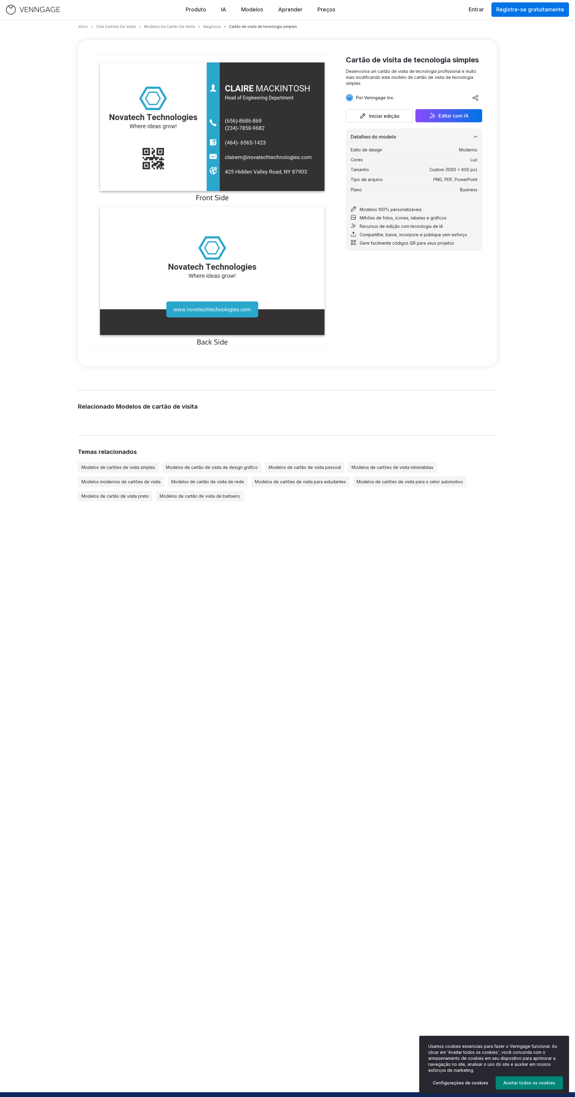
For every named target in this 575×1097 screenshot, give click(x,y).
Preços (326, 9)
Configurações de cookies (460, 1082)
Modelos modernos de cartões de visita (121, 481)
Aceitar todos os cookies (529, 1082)
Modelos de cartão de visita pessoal (305, 467)
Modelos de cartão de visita (169, 26)
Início (83, 26)
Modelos (252, 9)
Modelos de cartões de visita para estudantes (300, 481)
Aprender (290, 9)
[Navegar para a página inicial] (33, 10)
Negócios (212, 26)
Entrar (476, 9)
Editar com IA (453, 116)
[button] (379, 115)
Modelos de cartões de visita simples (118, 467)
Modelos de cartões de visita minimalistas (392, 467)
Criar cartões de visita (116, 26)
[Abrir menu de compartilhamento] (475, 97)
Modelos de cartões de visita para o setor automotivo (410, 481)
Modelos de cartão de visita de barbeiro (200, 496)
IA (223, 9)
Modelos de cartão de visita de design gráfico (212, 467)
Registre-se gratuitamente (530, 9)
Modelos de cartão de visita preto (115, 496)
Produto (196, 9)
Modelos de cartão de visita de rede (207, 481)
